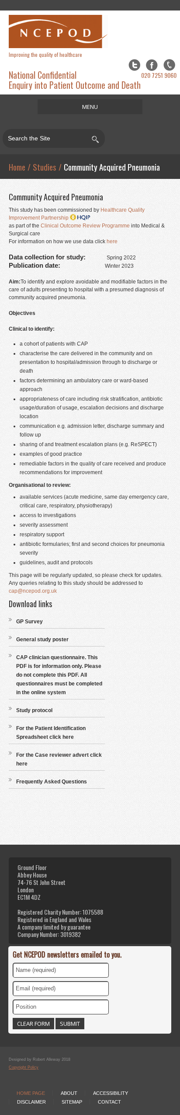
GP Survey (29, 622)
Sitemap (72, 1102)
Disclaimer (31, 1102)
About (69, 1093)
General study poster (42, 639)
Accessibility (110, 1093)
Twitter (134, 65)
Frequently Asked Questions (51, 782)
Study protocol (34, 710)
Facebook (152, 65)
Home (17, 167)
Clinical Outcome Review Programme (85, 226)
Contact (109, 1102)
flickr (169, 65)
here (112, 241)
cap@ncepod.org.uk (33, 591)
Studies (44, 167)
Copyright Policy (23, 1067)
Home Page (31, 1093)
